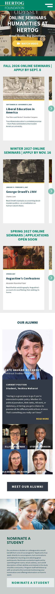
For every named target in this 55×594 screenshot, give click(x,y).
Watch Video (29, 43)
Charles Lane (11, 196)
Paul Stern (10, 117)
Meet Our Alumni (27, 486)
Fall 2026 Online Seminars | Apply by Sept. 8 (27, 67)
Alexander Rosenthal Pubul (16, 283)
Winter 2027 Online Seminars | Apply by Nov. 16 (27, 150)
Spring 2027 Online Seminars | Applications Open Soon (27, 235)
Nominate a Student (30, 582)
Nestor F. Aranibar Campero (27, 117)
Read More (42, 418)
